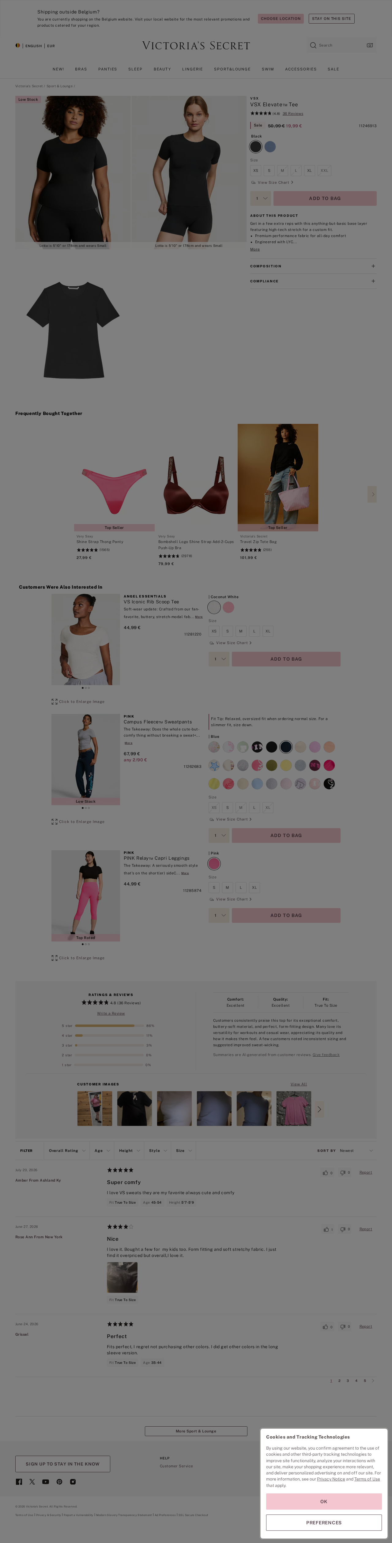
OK (324, 1501)
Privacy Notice (331, 1479)
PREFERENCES (324, 1522)
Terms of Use (367, 1479)
